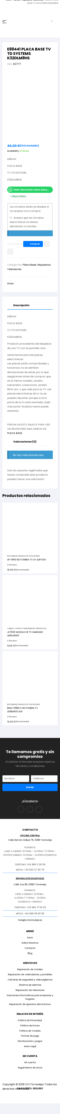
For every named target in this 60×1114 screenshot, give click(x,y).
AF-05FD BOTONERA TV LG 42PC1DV (26, 559)
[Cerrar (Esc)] (41, 1106)
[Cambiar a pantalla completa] (17, 1106)
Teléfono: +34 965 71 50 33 (30, 907)
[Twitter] (39, 809)
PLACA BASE (14, 433)
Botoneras (12, 556)
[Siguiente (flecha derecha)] (17, 1112)
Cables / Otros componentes (21, 628)
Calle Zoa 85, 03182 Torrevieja (30, 884)
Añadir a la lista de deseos (47, 244)
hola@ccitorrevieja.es (30, 920)
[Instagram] (30, 809)
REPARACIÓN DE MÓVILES (30, 878)
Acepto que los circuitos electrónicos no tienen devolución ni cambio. (27, 222)
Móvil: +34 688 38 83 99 (30, 913)
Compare (10, 252)
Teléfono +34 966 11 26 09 (30, 864)
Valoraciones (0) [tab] (24, 441)
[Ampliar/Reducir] (5, 1106)
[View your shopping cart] (49, 21)
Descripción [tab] (21, 305)
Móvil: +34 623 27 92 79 (30, 869)
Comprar (35, 244)
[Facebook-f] (21, 809)
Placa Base (29, 265)
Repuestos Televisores (29, 556)
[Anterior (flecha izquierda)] (5, 1112)
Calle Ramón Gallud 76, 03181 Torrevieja (30, 840)
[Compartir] (29, 1106)
